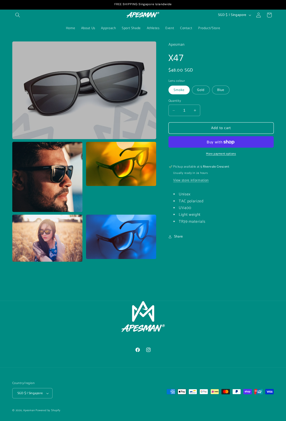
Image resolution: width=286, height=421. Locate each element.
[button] (17, 15)
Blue (220, 90)
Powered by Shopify (48, 410)
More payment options (221, 154)
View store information (191, 180)
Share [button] (178, 236)
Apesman (29, 410)
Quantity (174, 101)
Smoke (179, 90)
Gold (200, 90)
